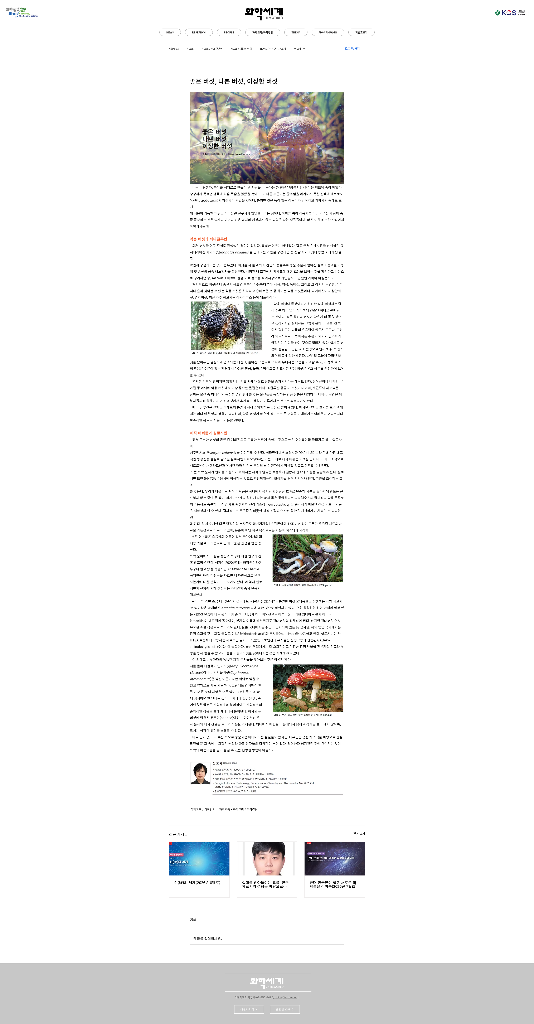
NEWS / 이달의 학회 (241, 48)
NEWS (190, 48)
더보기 (297, 48)
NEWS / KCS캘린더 (212, 48)
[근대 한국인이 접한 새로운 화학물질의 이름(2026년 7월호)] (335, 858)
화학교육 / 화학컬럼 (203, 809)
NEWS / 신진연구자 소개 (273, 48)
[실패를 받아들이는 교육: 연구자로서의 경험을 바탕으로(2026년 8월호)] (267, 858)
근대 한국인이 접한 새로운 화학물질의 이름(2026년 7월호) (333, 884)
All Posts (174, 48)
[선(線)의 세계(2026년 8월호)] (199, 858)
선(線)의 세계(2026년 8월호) (197, 882)
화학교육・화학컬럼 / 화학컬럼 (238, 809)
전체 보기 (359, 833)
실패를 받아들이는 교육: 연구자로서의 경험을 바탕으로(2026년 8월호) (265, 884)
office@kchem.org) (287, 997)
